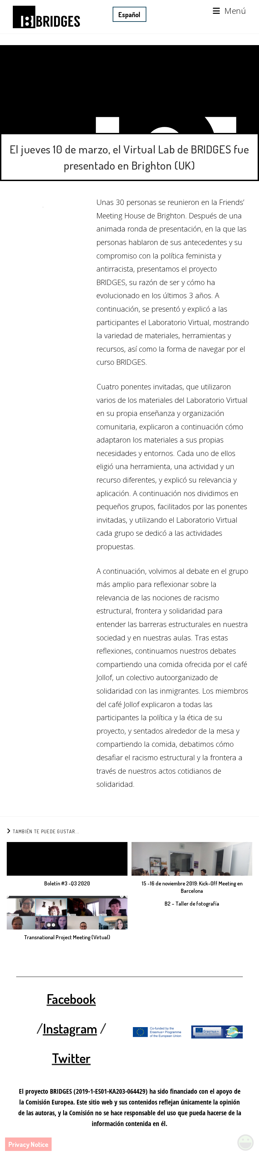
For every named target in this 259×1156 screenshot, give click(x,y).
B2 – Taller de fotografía (192, 903)
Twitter (71, 1057)
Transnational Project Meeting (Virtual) (67, 937)
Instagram (70, 1028)
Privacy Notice (28, 1144)
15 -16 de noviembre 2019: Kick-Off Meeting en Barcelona (192, 887)
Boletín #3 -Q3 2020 (67, 883)
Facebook (71, 998)
